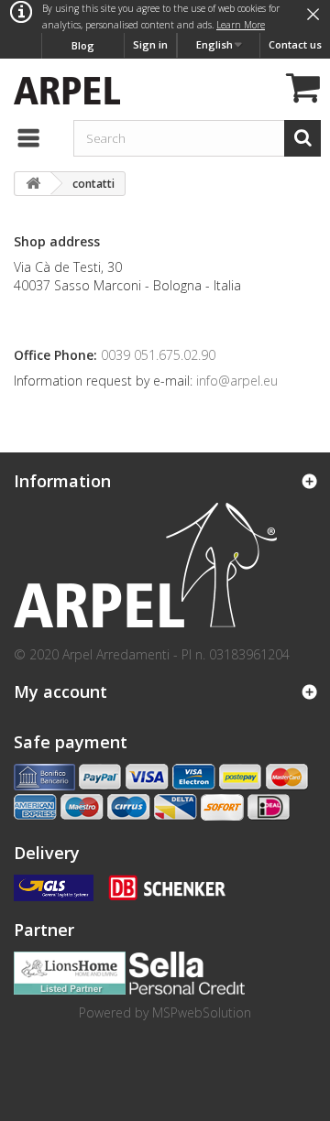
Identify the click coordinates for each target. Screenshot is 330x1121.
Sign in (150, 44)
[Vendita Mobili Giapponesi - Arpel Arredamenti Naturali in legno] (62, 88)
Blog (83, 45)
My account (60, 691)
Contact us (295, 44)
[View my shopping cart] (300, 90)
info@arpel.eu (235, 380)
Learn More (240, 24)
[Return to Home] (33, 183)
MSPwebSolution (201, 1012)
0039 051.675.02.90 (158, 355)
